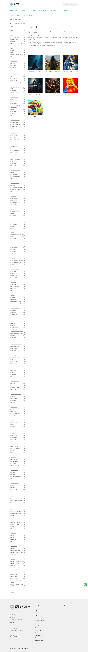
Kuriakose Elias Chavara (16, 301)
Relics (12, 424)
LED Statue (13, 316)
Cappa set (13, 85)
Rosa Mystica (14, 433)
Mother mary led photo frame (17, 342)
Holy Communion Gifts (15, 253)
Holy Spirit (13, 264)
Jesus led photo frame (15, 290)
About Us (37, 610)
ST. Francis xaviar (14, 483)
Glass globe (13, 240)
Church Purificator (15, 139)
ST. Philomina (14, 504)
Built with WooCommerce (22, 648)
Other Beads (13, 374)
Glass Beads (13, 238)
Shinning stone (14, 459)
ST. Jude (13, 491)
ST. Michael (13, 498)
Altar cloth (13, 41)
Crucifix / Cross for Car (15, 170)
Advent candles (14, 32)
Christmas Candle (14, 122)
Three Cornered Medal (15, 550)
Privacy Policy (38, 630)
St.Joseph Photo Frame (16, 511)
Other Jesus (13, 376)
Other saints (13, 383)
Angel (12, 48)
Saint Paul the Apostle (15, 448)
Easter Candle (14, 194)
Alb (11, 35)
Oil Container (14, 363)
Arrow (12, 52)
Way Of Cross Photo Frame (16, 567)
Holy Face (13, 256)
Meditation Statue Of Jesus (16, 333)
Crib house (13, 157)
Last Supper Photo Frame (16, 306)
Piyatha (12, 405)
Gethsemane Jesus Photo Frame (17, 234)
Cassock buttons (14, 97)
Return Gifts (13, 426)
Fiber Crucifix (14, 213)
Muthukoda (13, 350)
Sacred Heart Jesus (15, 444)
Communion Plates (15, 150)
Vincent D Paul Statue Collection (17, 561)
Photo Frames (14, 398)
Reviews (18, 15)
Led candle (13, 312)
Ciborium (13, 144)
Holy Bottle (13, 251)
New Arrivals (13, 352)
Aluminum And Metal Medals (17, 45)
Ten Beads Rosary (14, 543)
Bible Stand (13, 65)
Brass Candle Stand (15, 74)
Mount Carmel (14, 348)
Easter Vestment (14, 200)
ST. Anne (13, 472)
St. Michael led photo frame (16, 500)
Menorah (13, 335)
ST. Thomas (13, 509)
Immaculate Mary (14, 277)
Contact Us (37, 617)
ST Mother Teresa (14, 470)
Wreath (12, 592)
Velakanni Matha (14, 557)
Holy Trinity (13, 266)
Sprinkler (13, 467)
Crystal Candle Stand (15, 176)
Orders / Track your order (28, 15)
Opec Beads (13, 368)
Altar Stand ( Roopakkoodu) (16, 43)
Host (12, 273)
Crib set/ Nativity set (15, 159)
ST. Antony (13, 474)
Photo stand (13, 400)
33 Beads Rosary (14, 30)
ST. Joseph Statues (15, 489)
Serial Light (13, 457)
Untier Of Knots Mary (15, 554)
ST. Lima (13, 496)
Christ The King (14, 117)
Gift (12, 236)
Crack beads (13, 154)
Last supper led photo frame (17, 303)
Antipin (12, 50)
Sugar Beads (13, 533)
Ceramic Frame (14, 101)
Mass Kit (13, 325)
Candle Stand (14, 80)
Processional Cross (15, 415)
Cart (36, 615)
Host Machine (14, 275)
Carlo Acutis (13, 95)
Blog (36, 613)
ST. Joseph (13, 487)
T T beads (13, 537)
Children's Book (14, 115)
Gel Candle (13, 228)
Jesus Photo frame (15, 292)
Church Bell (13, 137)
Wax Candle (13, 565)
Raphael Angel (14, 422)
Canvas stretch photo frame (17, 82)
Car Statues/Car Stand (15, 92)
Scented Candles (14, 454)
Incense (12, 279)
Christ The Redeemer (15, 120)
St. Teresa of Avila (15, 507)
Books (12, 69)
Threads (13, 548)
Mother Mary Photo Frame (16, 344)
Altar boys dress (14, 39)
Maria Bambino (14, 323)
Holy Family (13, 258)
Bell (12, 59)
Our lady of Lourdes (15, 389)
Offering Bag (13, 359)
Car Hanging (13, 90)
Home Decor (13, 271)
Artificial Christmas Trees (16, 54)
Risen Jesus (13, 431)
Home (12, 23)
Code (12, 148)
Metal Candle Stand (15, 337)
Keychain (13, 297)
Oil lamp (13, 365)
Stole (12, 528)
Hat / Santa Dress (14, 247)
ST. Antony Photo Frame (16, 476)
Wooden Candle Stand (15, 576)
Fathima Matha (14, 209)
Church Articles (32, 10)
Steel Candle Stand (15, 524)
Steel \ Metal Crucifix (15, 522)
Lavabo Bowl (13, 310)
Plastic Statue (14, 407)
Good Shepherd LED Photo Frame (17, 245)
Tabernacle (13, 539)
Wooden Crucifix (14, 578)
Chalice (12, 109)
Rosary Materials (14, 439)
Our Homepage (38, 627)
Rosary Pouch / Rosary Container (17, 441)
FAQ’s (36, 622)
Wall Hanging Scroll (15, 563)
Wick (12, 572)
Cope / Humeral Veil (15, 152)
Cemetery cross (14, 99)
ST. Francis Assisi (14, 481)
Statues (23, 10)
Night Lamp (13, 355)
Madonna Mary (14, 321)
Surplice (12, 535)
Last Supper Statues (15, 308)
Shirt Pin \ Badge (14, 461)
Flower (12, 220)
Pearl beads (13, 396)
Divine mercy (13, 185)
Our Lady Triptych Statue (16, 394)
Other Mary (13, 378)
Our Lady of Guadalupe (15, 387)
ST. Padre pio (13, 502)
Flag (12, 217)
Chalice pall (13, 111)
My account (37, 625)
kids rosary (13, 299)
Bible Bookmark (14, 61)
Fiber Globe (13, 215)
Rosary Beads (14, 437)
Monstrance (13, 339)
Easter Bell (13, 191)
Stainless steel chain (15, 517)
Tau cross (13, 541)
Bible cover (13, 63)
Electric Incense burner (15, 202)
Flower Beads (13, 222)
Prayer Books (13, 411)
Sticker (12, 526)
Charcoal (13, 113)
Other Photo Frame (15, 381)
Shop (36, 637)
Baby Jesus (13, 56)
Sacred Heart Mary (15, 446)
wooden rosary (14, 587)
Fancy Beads (13, 207)
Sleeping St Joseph (15, 465)
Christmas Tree (14, 133)
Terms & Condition (39, 640)
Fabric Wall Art (14, 204)
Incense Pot (13, 282)
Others (11, 15)
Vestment (13, 559)
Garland (12, 226)
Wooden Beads (14, 574)
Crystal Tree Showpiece (16, 180)
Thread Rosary (14, 546)
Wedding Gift (13, 570)
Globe (12, 243)
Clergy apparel (42, 10)
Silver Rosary (13, 463)
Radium (12, 420)
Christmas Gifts (14, 126)
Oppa (12, 372)
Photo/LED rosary (14, 402)
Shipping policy (38, 635)
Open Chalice (13, 370)
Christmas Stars (14, 131)
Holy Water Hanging (15, 269)
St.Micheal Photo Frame (16, 513)
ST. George (13, 485)
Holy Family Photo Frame (16, 262)
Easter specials (14, 198)
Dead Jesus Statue (15, 183)
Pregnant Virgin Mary (15, 413)
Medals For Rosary (14, 327)
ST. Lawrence (13, 494)
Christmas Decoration (15, 124)
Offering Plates (14, 361)
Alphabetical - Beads (15, 37)
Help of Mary (13, 249)
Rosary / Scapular (13, 10)
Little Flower (13, 319)
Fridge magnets (14, 224)
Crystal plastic (14, 178)
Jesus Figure (13, 288)
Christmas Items (14, 128)
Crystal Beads (14, 174)
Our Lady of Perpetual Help (16, 391)
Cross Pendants (14, 165)
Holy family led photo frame (17, 260)
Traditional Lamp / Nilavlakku (17, 552)
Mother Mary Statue (15, 346)
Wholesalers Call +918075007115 (16, 19)
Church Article (14, 135)
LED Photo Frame (14, 314)
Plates (12, 409)
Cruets (12, 172)
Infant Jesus (13, 284)
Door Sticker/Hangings (15, 189)
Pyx (12, 418)
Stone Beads (13, 530)
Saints (12, 450)
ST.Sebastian (14, 515)
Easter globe (13, 196)
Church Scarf (13, 141)
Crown (12, 167)
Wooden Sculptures (15, 589)
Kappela (12, 295)
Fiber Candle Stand (15, 211)
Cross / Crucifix (53, 10)
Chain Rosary (13, 103)
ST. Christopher (14, 478)
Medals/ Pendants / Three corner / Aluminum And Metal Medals (17, 330)
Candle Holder (14, 78)
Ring (12, 428)
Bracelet (13, 72)
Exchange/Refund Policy (40, 620)
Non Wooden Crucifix (15, 357)
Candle (12, 76)
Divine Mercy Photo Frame (16, 187)
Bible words (13, 67)
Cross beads (13, 163)
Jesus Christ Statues (15, 286)
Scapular (13, 452)
